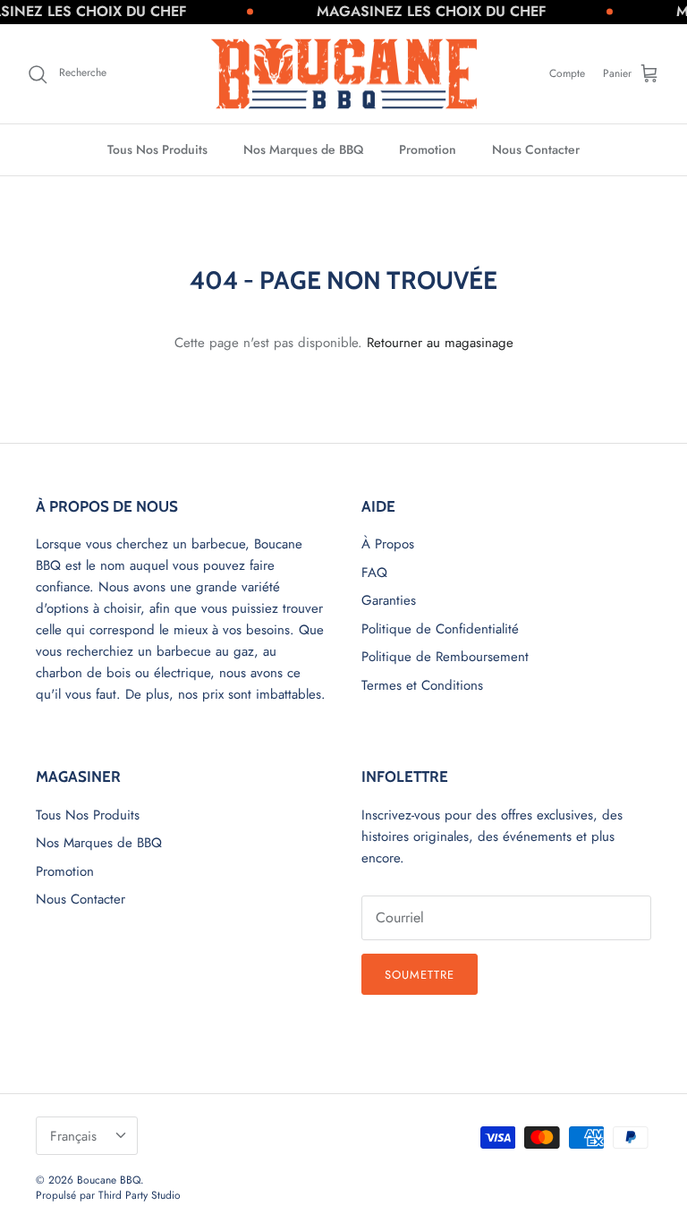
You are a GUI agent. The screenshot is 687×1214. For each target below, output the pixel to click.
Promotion (427, 149)
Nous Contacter (536, 149)
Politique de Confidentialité (440, 629)
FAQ (374, 572)
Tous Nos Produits (157, 149)
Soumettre (419, 974)
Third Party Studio (139, 1195)
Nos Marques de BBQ (303, 149)
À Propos (387, 544)
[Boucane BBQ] (344, 74)
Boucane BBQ (108, 1180)
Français (73, 1136)
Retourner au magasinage (440, 342)
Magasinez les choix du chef (419, 11)
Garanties (388, 600)
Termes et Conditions (422, 685)
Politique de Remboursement (445, 656)
